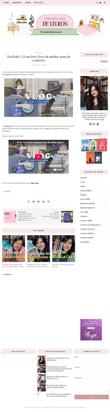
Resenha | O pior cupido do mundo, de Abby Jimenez (56, 386)
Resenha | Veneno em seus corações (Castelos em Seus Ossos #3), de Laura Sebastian (59, 369)
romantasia (84, 242)
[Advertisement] (94, 281)
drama (82, 186)
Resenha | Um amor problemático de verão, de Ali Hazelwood (59, 395)
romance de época (87, 229)
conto (82, 182)
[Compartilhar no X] (33, 201)
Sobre (28, 3)
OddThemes (79, 407)
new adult (84, 212)
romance (83, 216)
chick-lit (83, 178)
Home (6, 3)
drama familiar (86, 191)
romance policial (86, 238)
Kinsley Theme (51, 407)
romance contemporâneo (90, 225)
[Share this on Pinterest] (38, 201)
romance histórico (87, 233)
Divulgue (38, 3)
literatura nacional (87, 203)
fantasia (83, 195)
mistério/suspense (87, 208)
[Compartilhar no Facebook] (28, 201)
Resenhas (17, 3)
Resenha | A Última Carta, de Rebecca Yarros (57, 377)
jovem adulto (85, 199)
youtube (38, 52)
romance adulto (86, 220)
